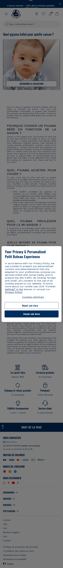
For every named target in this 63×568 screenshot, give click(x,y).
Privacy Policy (14, 292)
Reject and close (30, 305)
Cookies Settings (33, 296)
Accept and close (31, 314)
